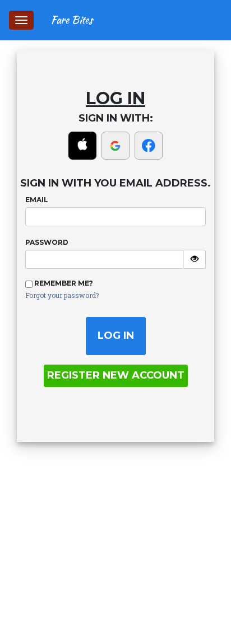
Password (46, 242)
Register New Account (115, 375)
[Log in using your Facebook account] (149, 146)
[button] (83, 145)
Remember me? (63, 283)
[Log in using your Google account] (115, 146)
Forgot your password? (62, 295)
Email (36, 199)
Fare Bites (71, 19)
